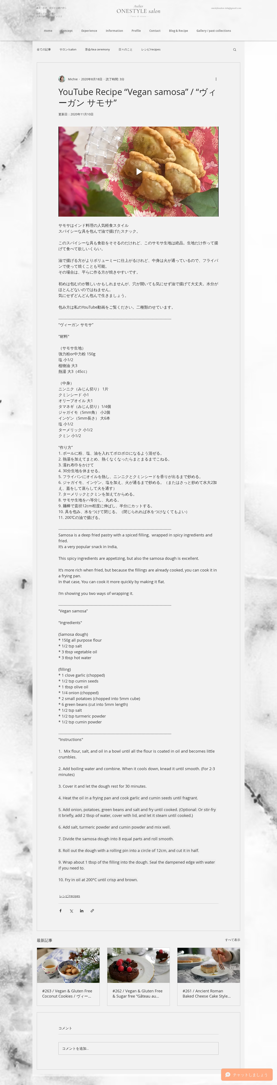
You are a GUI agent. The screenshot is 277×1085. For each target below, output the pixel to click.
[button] (235, 49)
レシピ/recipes (151, 49)
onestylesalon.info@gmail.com (226, 8)
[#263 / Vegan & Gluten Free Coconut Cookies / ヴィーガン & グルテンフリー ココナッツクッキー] (68, 965)
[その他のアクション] (216, 79)
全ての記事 (44, 49)
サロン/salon (68, 49)
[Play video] (138, 172)
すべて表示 (232, 940)
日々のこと (126, 49)
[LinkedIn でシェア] (82, 911)
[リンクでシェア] (92, 911)
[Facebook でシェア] (60, 911)
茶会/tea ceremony (97, 49)
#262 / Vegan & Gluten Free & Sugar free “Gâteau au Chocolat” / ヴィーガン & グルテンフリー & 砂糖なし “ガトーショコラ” (138, 993)
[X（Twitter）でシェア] (71, 911)
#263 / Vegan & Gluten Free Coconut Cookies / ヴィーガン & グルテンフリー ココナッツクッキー (67, 993)
